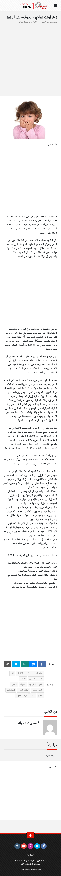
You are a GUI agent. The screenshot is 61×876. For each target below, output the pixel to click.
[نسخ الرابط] (7, 664)
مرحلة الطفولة (21, 695)
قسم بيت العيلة (48, 22)
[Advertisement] (30, 58)
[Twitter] (16, 664)
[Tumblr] (17, 846)
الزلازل (14, 684)
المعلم (40, 695)
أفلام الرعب (38, 673)
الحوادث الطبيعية (35, 684)
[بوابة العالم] (35, 5)
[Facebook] (42, 664)
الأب (28, 673)
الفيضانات (11, 690)
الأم (12, 673)
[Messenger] (33, 664)
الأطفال (20, 673)
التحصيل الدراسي (35, 679)
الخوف (22, 684)
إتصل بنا (30, 855)
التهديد (23, 679)
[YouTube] (24, 846)
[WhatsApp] (24, 664)
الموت (32, 695)
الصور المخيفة (37, 690)
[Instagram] (30, 846)
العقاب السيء (24, 690)
